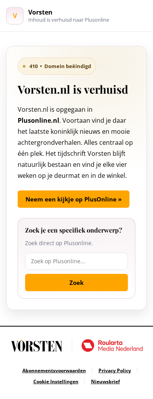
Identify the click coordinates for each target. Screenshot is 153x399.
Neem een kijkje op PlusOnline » (74, 199)
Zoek (76, 282)
